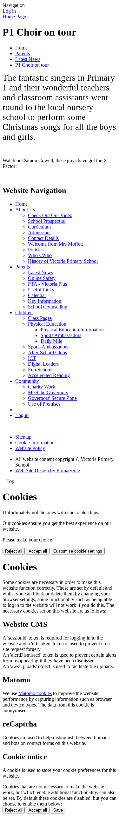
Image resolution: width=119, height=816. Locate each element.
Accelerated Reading (49, 375)
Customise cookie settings (77, 551)
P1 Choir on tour (32, 65)
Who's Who (40, 255)
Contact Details (43, 238)
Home (21, 47)
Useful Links (41, 289)
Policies (35, 249)
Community (27, 381)
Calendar (37, 295)
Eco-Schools (40, 369)
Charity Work (41, 386)
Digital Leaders (43, 364)
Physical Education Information (72, 329)
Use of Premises (44, 404)
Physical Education (47, 324)
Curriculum (39, 226)
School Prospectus (46, 221)
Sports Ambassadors (61, 335)
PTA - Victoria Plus (47, 284)
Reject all (13, 551)
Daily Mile (51, 341)
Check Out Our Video (50, 215)
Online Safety (42, 278)
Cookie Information (35, 442)
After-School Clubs (47, 352)
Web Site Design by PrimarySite (47, 470)
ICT (32, 358)
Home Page (14, 16)
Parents (22, 53)
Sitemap (23, 437)
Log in (9, 11)
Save (58, 810)
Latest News (27, 59)
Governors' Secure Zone (52, 398)
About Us (25, 209)
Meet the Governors (48, 392)
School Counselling (47, 306)
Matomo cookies (35, 693)
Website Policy (30, 448)
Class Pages (40, 318)
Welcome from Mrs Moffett (55, 244)
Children (24, 312)
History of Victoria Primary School (63, 261)
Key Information (44, 301)
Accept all (38, 551)
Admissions (39, 232)
